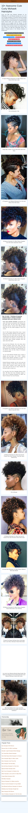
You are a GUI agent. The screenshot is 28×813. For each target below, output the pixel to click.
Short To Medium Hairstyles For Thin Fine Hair (12, 794)
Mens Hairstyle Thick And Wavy (8, 763)
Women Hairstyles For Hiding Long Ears (10, 781)
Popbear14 (13, 1)
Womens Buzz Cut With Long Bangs (9, 748)
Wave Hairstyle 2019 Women (8, 791)
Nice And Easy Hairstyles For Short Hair (10, 766)
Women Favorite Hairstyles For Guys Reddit (11, 783)
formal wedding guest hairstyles (14, 43)
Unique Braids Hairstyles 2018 (8, 776)
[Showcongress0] (14, 733)
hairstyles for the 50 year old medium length (14, 33)
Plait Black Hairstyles (6, 778)
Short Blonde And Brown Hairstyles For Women (12, 786)
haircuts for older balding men (14, 41)
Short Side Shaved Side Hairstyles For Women (12, 755)
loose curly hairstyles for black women (14, 45)
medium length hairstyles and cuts (14, 35)
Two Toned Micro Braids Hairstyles (9, 753)
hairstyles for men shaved (14, 39)
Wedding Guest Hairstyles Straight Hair (10, 788)
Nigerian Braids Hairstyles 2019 (8, 768)
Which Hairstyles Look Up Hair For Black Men (11, 773)
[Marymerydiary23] (12, 722)
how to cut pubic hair (19, 37)
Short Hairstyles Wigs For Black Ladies (10, 758)
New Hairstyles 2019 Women (8, 745)
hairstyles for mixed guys (9, 37)
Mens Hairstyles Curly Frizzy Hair (9, 761)
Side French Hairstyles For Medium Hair (10, 771)
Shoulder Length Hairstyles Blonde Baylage (11, 750)
